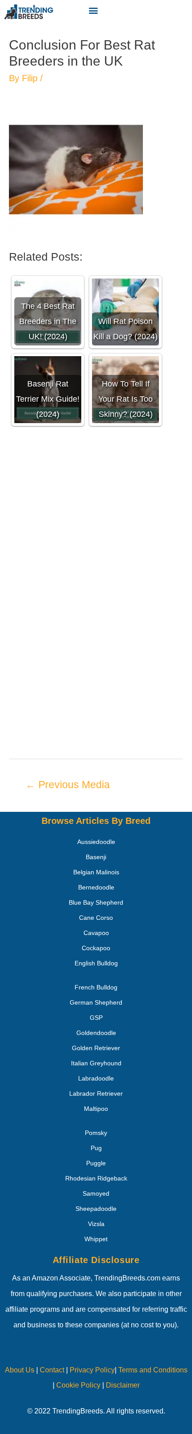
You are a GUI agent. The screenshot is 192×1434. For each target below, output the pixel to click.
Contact (51, 1370)
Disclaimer (123, 1385)
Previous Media (67, 784)
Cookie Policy (78, 1385)
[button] (93, 10)
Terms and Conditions (153, 1370)
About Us (19, 1370)
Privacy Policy (92, 1370)
